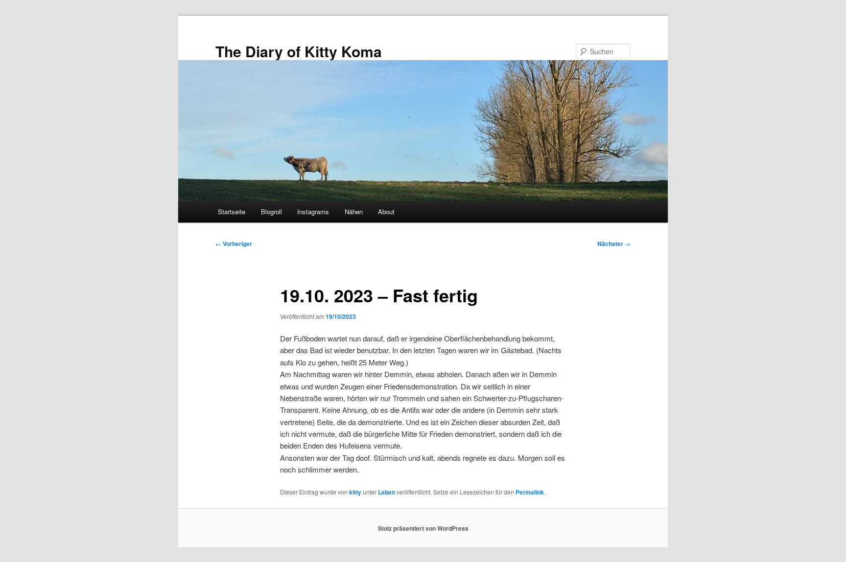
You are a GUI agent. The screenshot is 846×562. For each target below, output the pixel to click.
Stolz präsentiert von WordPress (423, 528)
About (386, 211)
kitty (355, 492)
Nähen (354, 211)
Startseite (231, 211)
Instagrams (313, 211)
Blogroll (271, 211)
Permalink (530, 492)
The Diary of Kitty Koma (298, 51)
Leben (386, 492)
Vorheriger (233, 243)
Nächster (614, 243)
